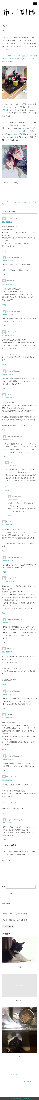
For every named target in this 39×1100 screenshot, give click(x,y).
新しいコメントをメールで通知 (15, 914)
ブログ (4, 26)
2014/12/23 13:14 (8, 623)
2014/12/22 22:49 (8, 222)
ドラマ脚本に (19, 1001)
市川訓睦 (13, 1098)
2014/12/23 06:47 (8, 374)
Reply (4, 251)
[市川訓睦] (19, 10)
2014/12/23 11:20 (8, 581)
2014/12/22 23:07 (8, 260)
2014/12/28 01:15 (8, 759)
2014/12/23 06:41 (8, 525)
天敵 (19, 967)
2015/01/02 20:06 (8, 780)
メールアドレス (8, 893)
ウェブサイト (7, 903)
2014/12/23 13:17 (10, 465)
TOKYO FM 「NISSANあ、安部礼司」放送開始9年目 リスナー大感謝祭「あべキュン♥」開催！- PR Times (19, 59)
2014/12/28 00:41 (8, 718)
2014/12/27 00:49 (8, 652)
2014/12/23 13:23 (12, 499)
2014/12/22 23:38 (8, 335)
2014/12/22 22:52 (8, 284)
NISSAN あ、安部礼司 (17, 134)
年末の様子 (27, 1082)
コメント (6, 861)
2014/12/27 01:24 (8, 694)
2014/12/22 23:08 (8, 314)
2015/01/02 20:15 (8, 823)
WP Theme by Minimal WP (22, 1098)
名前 (3, 887)
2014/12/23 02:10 (8, 398)
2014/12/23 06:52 (8, 560)
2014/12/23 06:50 (8, 439)
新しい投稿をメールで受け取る (15, 920)
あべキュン (6, 37)
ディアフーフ (12, 1075)
